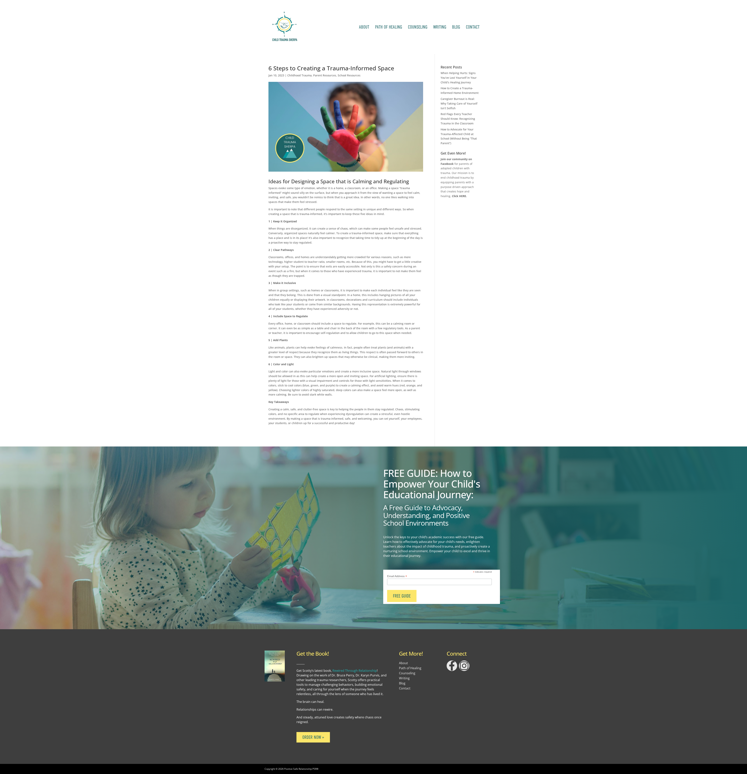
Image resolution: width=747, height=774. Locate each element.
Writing (439, 27)
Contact (473, 27)
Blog (456, 27)
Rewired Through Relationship (354, 670)
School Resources (349, 75)
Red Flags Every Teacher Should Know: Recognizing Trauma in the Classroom (458, 118)
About (364, 27)
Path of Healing (388, 27)
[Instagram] (464, 665)
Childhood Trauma (299, 75)
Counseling (417, 27)
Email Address (397, 576)
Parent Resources (324, 75)
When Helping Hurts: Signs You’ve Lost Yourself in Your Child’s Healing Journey (459, 77)
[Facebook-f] (452, 665)
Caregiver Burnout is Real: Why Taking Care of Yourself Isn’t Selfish (459, 103)
